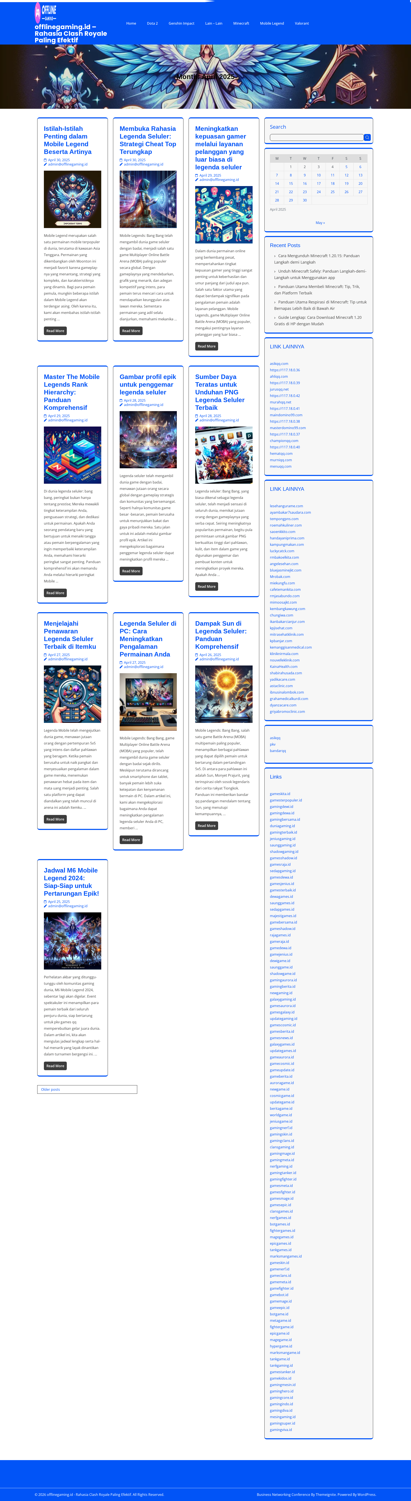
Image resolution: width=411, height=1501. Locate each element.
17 (319, 183)
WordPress (366, 1494)
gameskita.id (280, 793)
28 (277, 200)
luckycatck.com (282, 551)
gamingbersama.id (285, 819)
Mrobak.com (280, 576)
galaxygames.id (282, 1044)
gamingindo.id (281, 1404)
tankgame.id (280, 1359)
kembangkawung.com (287, 608)
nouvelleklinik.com (285, 660)
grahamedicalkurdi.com (289, 698)
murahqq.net (280, 402)
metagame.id (280, 1320)
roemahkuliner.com (286, 525)
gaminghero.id (281, 1391)
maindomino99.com (286, 415)
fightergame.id (281, 1327)
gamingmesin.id (283, 1384)
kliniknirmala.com (284, 653)
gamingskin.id (281, 1134)
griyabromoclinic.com (287, 711)
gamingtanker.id (283, 1172)
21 (277, 191)
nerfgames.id (280, 1217)
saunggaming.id (283, 845)
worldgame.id (281, 1115)
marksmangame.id (285, 1352)
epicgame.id (279, 1333)
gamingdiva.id (281, 1410)
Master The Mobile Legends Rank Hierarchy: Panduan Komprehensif (72, 392)
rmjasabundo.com (285, 596)
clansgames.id (281, 1211)
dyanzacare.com (283, 705)
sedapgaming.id (283, 870)
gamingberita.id (282, 986)
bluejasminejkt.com (285, 570)
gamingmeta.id (282, 1160)
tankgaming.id (281, 1365)
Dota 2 (152, 23)
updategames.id (283, 1050)
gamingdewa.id (282, 813)
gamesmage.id (281, 1198)
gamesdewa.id (281, 877)
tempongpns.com (284, 518)
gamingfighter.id (283, 1179)
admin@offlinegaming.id (68, 164)
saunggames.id (282, 903)
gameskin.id (279, 1262)
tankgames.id (281, 1249)
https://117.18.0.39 (285, 382)
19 (346, 183)
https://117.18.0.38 (285, 421)
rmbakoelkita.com (284, 557)
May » (320, 222)
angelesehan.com (284, 563)
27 (360, 191)
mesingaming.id (283, 1416)
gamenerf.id (279, 1269)
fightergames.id (282, 1230)
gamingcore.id (281, 1397)
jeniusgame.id (281, 1121)
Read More (55, 330)
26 (346, 191)
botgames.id (280, 1224)
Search (278, 126)
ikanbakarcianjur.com (287, 621)
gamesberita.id (282, 1031)
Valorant (302, 23)
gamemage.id (281, 1301)
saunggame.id (281, 967)
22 (291, 191)
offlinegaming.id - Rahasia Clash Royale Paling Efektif (89, 1494)
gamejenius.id (281, 954)
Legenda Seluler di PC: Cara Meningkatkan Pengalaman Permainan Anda (148, 639)
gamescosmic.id (283, 1025)
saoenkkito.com (282, 531)
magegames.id (281, 1237)
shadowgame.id (282, 973)
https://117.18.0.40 (285, 447)
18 (333, 183)
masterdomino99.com (288, 427)
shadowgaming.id (284, 851)
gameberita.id (281, 1076)
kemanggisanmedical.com (291, 647)
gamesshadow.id (283, 858)
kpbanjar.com (281, 641)
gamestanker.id (282, 1372)
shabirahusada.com (286, 673)
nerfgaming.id (281, 1166)
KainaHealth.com (284, 666)
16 (305, 183)
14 (277, 183)
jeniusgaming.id (282, 838)
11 (333, 175)
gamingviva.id (281, 1429)
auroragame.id (282, 1082)
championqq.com (284, 440)
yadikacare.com (282, 679)
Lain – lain (213, 23)
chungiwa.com (281, 615)
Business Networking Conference (283, 1494)
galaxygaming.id (283, 999)
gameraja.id (279, 941)
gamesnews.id (281, 1037)
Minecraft (241, 23)
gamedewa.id (280, 948)
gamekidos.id (280, 1378)
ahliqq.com (279, 376)
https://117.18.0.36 (285, 370)
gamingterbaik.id (283, 832)
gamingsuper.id (282, 1423)
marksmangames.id (286, 1256)
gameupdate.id (282, 1070)
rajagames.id (280, 935)
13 (360, 175)
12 (346, 175)
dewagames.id (281, 896)
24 (319, 191)
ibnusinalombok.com (287, 692)
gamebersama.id (283, 922)
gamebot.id (279, 1294)
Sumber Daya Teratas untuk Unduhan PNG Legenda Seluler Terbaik (220, 392)
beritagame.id (281, 1108)
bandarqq (278, 750)
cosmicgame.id (282, 1095)
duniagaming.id (282, 826)
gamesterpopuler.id (286, 800)
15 (291, 183)
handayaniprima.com (287, 538)
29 (291, 200)
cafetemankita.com (285, 589)
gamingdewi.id (281, 806)
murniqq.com (281, 460)
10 (319, 175)
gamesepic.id (280, 1205)
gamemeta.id (280, 1282)
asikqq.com (279, 363)
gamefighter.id (281, 1288)
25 (333, 191)
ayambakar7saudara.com (290, 512)
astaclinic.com (281, 685)
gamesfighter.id (282, 1192)
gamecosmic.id (282, 1063)
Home (131, 23)
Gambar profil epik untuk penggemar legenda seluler (148, 384)
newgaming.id (281, 993)
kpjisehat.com (281, 628)
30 (305, 200)
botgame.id (279, 1314)
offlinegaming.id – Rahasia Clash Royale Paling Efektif (71, 33)
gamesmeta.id (281, 1185)
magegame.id (281, 1339)
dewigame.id (280, 960)
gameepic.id (279, 1307)
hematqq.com (281, 453)
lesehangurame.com (286, 506)
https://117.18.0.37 (285, 434)
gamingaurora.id (283, 980)
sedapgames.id (282, 909)
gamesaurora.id (283, 1005)
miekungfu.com (282, 583)
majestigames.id (283, 915)
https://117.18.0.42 (285, 395)
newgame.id (279, 1089)
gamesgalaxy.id (282, 1012)
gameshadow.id (282, 928)
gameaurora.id (282, 1057)
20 (360, 183)
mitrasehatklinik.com (287, 634)
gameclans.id (280, 1275)
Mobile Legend (272, 23)
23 (305, 191)
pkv (272, 744)
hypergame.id (281, 1346)
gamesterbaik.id (283, 890)
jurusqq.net (279, 389)
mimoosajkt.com (283, 602)
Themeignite (326, 1494)
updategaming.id (283, 1018)
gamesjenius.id (282, 883)
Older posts (50, 1089)
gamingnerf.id (281, 1127)
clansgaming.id (282, 1147)
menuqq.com (281, 466)
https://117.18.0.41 (285, 408)
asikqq (275, 738)
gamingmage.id (282, 1153)
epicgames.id (280, 1243)
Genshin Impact (181, 23)
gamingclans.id (282, 1140)
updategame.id (282, 1102)
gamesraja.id (280, 864)
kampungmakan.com (287, 544)
